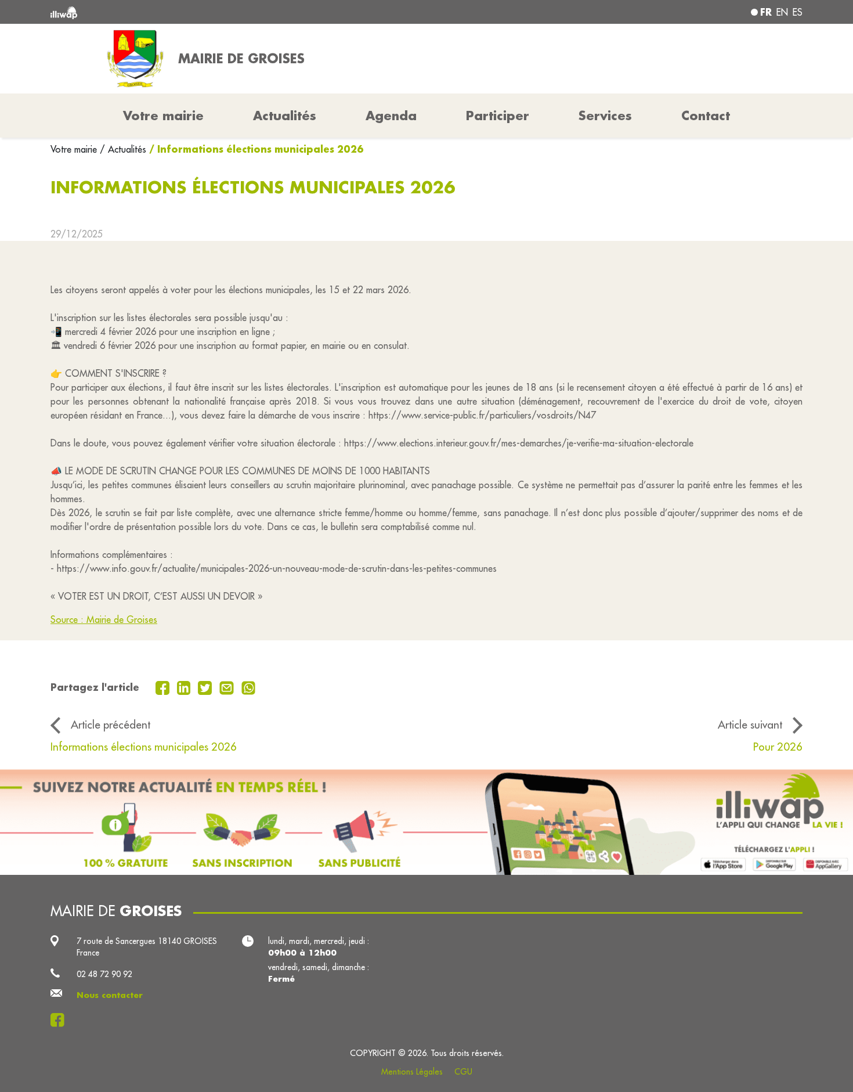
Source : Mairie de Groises (103, 619)
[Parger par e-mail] (228, 687)
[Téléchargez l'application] (426, 822)
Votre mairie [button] (163, 115)
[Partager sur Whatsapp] (248, 687)
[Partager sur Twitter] (206, 687)
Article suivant (750, 724)
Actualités (284, 115)
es (798, 12)
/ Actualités (123, 149)
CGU (463, 1071)
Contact (705, 115)
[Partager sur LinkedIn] (185, 687)
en (782, 12)
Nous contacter (110, 995)
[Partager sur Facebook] (164, 687)
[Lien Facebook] (60, 1020)
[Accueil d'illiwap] (203, 12)
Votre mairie (75, 149)
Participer (497, 115)
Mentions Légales (412, 1071)
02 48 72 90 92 (104, 974)
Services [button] (605, 115)
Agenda (391, 115)
